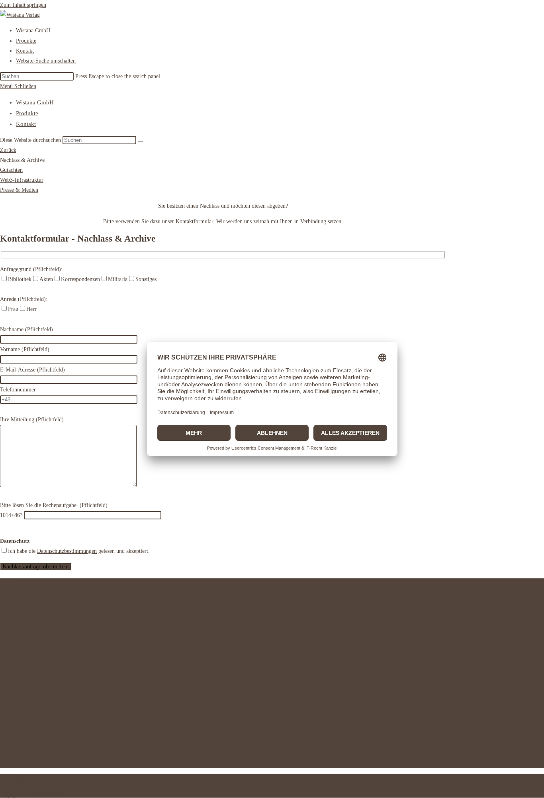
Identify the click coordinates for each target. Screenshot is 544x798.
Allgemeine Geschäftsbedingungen (55, 606)
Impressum (28, 596)
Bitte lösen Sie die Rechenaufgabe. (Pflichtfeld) (54, 505)
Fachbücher (29, 753)
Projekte (25, 704)
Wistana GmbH (35, 102)
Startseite (26, 645)
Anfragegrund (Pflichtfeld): (31, 269)
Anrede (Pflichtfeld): (23, 299)
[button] (22, 160)
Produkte (27, 113)
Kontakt (26, 124)
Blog (21, 655)
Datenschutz (29, 616)
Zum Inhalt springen (23, 5)
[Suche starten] (140, 142)
